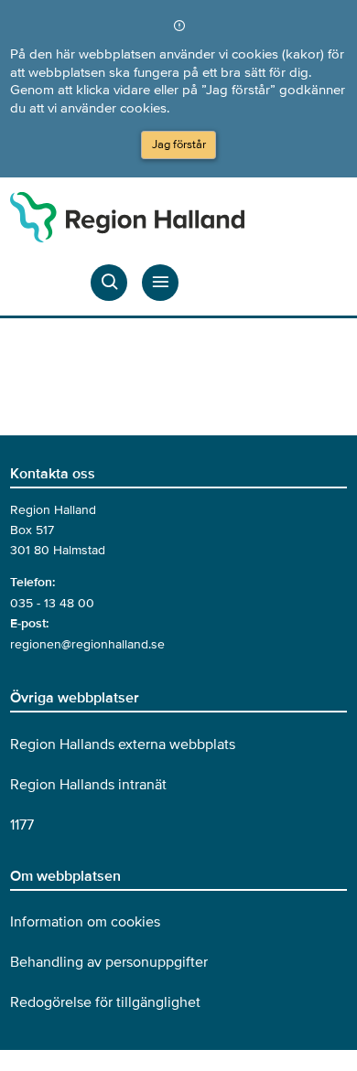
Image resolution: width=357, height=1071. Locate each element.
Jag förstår (179, 144)
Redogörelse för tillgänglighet (105, 1002)
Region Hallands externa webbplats (122, 744)
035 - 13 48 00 (52, 603)
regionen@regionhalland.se (87, 644)
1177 (22, 825)
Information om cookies (85, 922)
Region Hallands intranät (88, 785)
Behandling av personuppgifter (109, 962)
